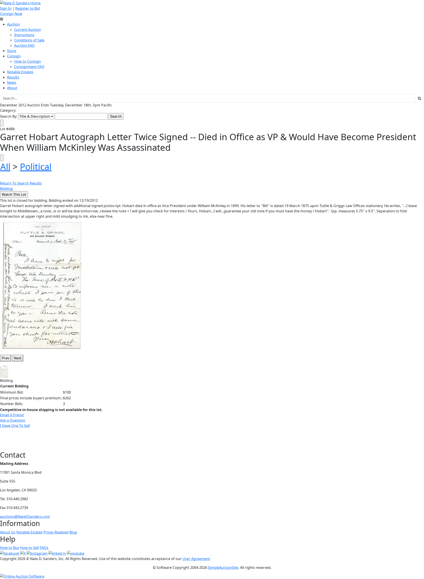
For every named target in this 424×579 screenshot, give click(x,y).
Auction (13, 24)
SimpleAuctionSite (223, 567)
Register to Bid (27, 8)
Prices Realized (56, 532)
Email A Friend (12, 415)
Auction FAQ (24, 45)
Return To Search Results (21, 183)
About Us (7, 532)
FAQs (44, 547)
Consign (14, 56)
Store (11, 50)
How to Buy (9, 547)
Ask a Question (12, 420)
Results (13, 77)
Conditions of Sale (29, 40)
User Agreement (196, 558)
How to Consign (27, 61)
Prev (5, 358)
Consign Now (11, 13)
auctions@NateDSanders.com (25, 516)
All (5, 166)
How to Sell (29, 547)
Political (35, 166)
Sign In (5, 8)
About (12, 87)
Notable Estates (20, 72)
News (11, 82)
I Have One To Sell (15, 425)
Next (17, 358)
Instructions (24, 34)
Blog (73, 532)
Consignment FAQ (29, 66)
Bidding (6, 188)
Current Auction (27, 29)
